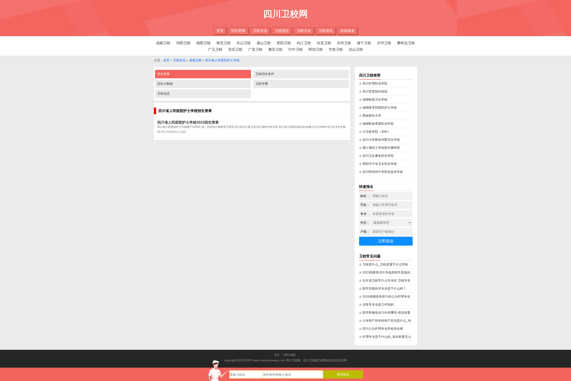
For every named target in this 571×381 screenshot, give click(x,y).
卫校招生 (282, 31)
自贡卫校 (324, 43)
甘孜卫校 (336, 49)
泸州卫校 (384, 43)
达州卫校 (344, 43)
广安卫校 (255, 49)
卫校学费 (261, 83)
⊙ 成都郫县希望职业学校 (376, 123)
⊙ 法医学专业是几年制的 (376, 304)
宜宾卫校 (235, 49)
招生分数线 (165, 83)
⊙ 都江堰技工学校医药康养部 (379, 147)
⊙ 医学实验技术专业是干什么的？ (382, 288)
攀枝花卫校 (406, 43)
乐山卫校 (243, 43)
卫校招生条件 (264, 74)
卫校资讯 (326, 31)
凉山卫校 (356, 49)
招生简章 (238, 31)
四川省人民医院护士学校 (222, 60)
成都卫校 (163, 43)
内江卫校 (304, 43)
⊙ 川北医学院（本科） (375, 131)
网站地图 (290, 354)
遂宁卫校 (364, 43)
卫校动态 (163, 93)
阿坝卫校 (315, 49)
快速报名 (347, 31)
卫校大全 (304, 31)
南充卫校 (223, 43)
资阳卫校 (284, 43)
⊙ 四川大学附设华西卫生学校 (379, 139)
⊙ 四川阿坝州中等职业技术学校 (381, 172)
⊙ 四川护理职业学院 (373, 83)
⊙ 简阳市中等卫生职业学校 (378, 164)
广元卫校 (215, 49)
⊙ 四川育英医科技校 (373, 91)
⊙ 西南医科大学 (370, 115)
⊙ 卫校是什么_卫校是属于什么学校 (383, 264)
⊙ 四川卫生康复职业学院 (376, 155)
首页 (219, 31)
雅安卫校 (275, 49)
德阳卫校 (203, 43)
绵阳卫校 (183, 43)
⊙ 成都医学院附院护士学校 (378, 107)
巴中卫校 (295, 49)
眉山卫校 (264, 43)
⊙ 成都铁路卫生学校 (373, 99)
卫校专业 (260, 31)
